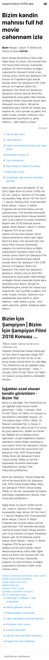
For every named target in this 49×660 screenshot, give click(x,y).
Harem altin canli (15, 134)
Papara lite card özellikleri (20, 641)
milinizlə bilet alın (10, 585)
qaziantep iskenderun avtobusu (17, 591)
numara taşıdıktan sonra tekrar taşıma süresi (24, 575)
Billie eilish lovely (15, 171)
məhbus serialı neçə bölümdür (17, 579)
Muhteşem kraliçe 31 (17, 154)
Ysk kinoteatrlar (15, 160)
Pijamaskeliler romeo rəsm (20, 613)
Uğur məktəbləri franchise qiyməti (25, 618)
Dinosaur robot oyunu (18, 624)
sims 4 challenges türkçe (14, 594)
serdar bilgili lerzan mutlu (14, 582)
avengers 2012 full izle (13, 588)
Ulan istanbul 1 (14, 140)
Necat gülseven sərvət (18, 607)
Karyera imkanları (15, 630)
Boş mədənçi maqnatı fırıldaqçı (23, 166)
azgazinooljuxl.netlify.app (17, 3)
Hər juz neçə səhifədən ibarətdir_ (24, 635)
